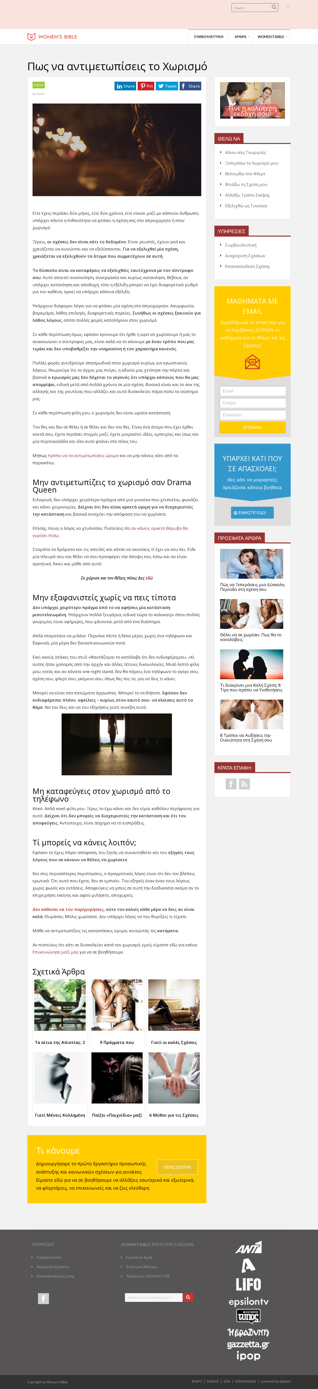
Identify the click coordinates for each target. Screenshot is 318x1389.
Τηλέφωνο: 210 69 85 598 (147, 1276)
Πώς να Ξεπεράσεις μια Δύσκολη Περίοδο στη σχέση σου (252, 587)
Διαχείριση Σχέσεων (245, 255)
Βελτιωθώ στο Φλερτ (245, 174)
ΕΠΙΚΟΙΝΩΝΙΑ (246, 1381)
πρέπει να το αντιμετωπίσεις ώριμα (83, 455)
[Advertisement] (117, 14)
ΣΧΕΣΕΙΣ (38, 85)
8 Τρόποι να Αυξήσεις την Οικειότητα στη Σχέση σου (246, 737)
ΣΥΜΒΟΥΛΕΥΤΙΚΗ (208, 37)
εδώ (149, 578)
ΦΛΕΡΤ (197, 1381)
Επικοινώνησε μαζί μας (56, 952)
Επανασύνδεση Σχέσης (247, 266)
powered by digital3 (276, 1381)
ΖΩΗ (227, 1381)
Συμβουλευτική (240, 245)
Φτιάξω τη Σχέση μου (246, 184)
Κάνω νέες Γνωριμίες (245, 152)
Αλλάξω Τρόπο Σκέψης (247, 195)
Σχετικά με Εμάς (139, 1257)
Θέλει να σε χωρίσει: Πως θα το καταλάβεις (250, 637)
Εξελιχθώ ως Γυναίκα (246, 206)
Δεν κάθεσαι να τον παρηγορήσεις (68, 909)
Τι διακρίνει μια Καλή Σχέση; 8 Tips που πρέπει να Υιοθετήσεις (251, 687)
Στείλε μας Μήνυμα (141, 1266)
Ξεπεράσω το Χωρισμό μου (251, 163)
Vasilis (40, 94)
